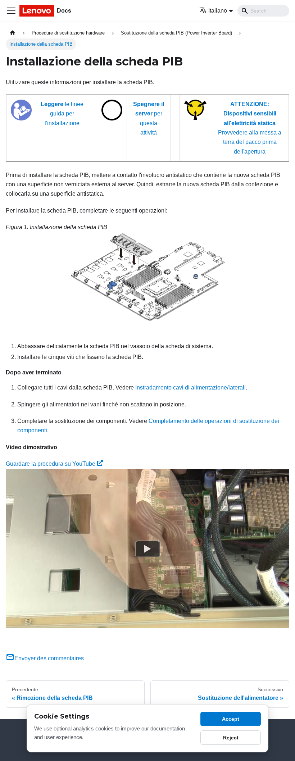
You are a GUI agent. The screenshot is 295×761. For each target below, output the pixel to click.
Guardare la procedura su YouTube (50, 464)
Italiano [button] (217, 11)
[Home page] (12, 32)
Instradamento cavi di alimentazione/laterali (190, 387)
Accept (230, 719)
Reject (231, 738)
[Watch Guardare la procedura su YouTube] (147, 548)
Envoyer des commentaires (49, 658)
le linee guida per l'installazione (62, 113)
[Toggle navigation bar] (11, 10)
